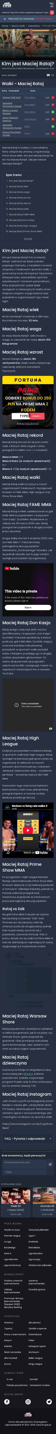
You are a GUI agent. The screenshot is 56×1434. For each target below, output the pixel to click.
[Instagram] (28, 1401)
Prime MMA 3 (30, 105)
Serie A (7, 1253)
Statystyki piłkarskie (39, 1229)
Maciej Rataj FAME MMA (22, 214)
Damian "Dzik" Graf (11, 97)
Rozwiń (28, 238)
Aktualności (35, 1322)
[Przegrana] (52, 97)
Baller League (35, 1358)
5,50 (47, 134)
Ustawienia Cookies (40, 1385)
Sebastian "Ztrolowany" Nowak (12, 105)
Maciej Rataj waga (19, 192)
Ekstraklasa (34, 1247)
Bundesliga (9, 1247)
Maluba (28, 1074)
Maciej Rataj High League (23, 225)
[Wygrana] (52, 112)
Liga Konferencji (12, 1265)
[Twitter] (49, 1401)
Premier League (12, 1235)
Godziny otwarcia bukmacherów (13, 1282)
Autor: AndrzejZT (9, 75)
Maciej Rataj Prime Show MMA (25, 231)
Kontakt (34, 1379)
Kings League (35, 1363)
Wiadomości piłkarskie (40, 1265)
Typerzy (8, 1328)
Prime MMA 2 (30, 112)
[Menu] (51, 5)
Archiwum (34, 1352)
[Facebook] (7, 1401)
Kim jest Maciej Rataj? (21, 180)
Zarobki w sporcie (38, 1328)
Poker (31, 1340)
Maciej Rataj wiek (18, 186)
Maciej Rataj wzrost (20, 197)
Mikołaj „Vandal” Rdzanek (10, 112)
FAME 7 (27, 126)
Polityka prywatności (17, 1385)
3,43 (47, 119)
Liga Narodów (35, 1253)
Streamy (8, 1322)
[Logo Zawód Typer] (6, 5)
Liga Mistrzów (11, 1259)
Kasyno (8, 1340)
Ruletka (8, 1346)
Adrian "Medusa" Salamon (10, 119)
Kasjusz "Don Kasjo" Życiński (12, 134)
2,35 (47, 97)
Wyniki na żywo (12, 1229)
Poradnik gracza (37, 1289)
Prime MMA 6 (30, 97)
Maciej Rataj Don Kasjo (22, 220)
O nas (10, 1379)
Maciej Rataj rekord (20, 203)
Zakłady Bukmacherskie (12, 1291)
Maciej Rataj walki (19, 208)
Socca (7, 1363)
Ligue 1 (32, 1235)
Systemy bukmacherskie (37, 1282)
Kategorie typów (37, 1346)
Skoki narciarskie (12, 1352)
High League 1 (30, 119)
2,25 (47, 105)
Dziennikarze (35, 1334)
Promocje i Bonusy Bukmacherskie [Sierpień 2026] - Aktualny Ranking (13, 1303)
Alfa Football (10, 1358)
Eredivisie (33, 1241)
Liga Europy (34, 1259)
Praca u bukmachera (15, 1334)
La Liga (7, 1241)
